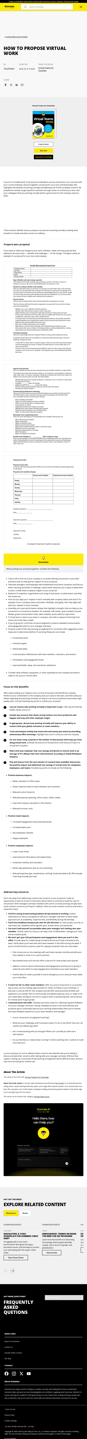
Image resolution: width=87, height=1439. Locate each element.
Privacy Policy (9, 1415)
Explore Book (43, 144)
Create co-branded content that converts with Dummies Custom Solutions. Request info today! (43, 1)
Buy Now (43, 151)
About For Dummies (12, 1341)
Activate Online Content (13, 1353)
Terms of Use (10, 1409)
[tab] (11, 1213)
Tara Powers (9, 68)
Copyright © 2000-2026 (13, 1431)
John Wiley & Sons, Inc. (32, 1431)
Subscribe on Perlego (43, 157)
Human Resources (41, 1096)
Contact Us (9, 1347)
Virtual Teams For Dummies (46, 69)
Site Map (8, 1358)
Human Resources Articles (16, 37)
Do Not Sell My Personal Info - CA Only (19, 1426)
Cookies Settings (11, 1421)
